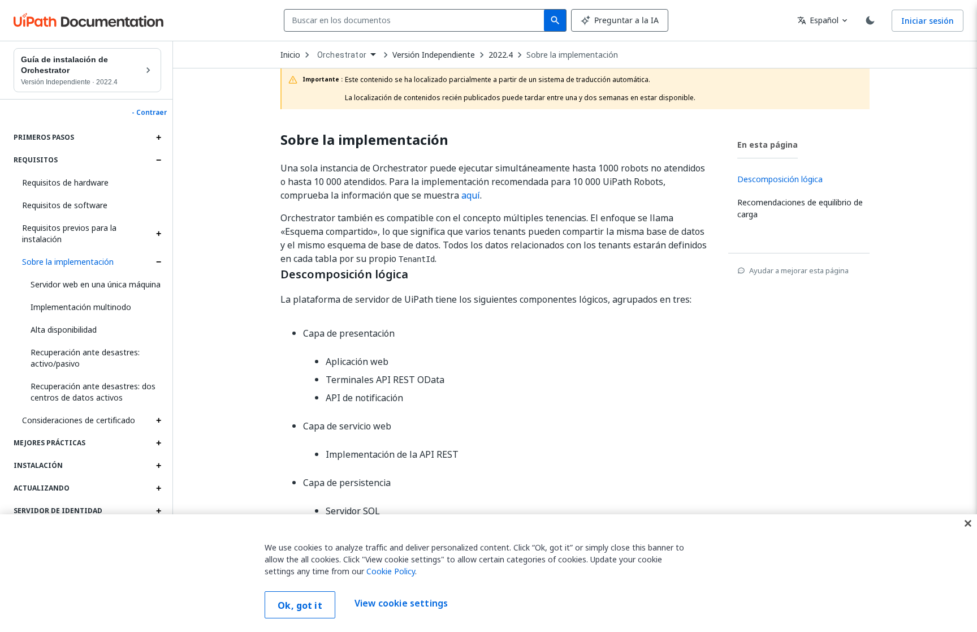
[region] (488, 573)
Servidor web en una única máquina (96, 284)
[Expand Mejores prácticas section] (158, 443)
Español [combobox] (817, 20)
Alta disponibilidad (64, 330)
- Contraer (149, 113)
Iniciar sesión (927, 21)
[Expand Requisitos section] (158, 160)
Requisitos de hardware (65, 182)
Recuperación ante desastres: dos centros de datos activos (93, 391)
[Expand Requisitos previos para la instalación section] (158, 234)
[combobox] (416, 20)
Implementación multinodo (81, 307)
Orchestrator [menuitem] (341, 54)
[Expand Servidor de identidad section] (158, 511)
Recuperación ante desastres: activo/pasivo (85, 357)
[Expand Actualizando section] (158, 488)
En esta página (767, 145)
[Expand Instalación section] (158, 466)
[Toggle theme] (870, 20)
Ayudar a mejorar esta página (799, 270)
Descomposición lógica (344, 274)
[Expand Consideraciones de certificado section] (158, 420)
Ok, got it (300, 605)
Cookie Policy (390, 571)
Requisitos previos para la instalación (69, 233)
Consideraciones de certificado (78, 420)
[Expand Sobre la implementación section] (158, 262)
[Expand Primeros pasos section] (158, 137)
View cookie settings (401, 603)
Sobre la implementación (68, 262)
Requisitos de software (64, 205)
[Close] (968, 523)
